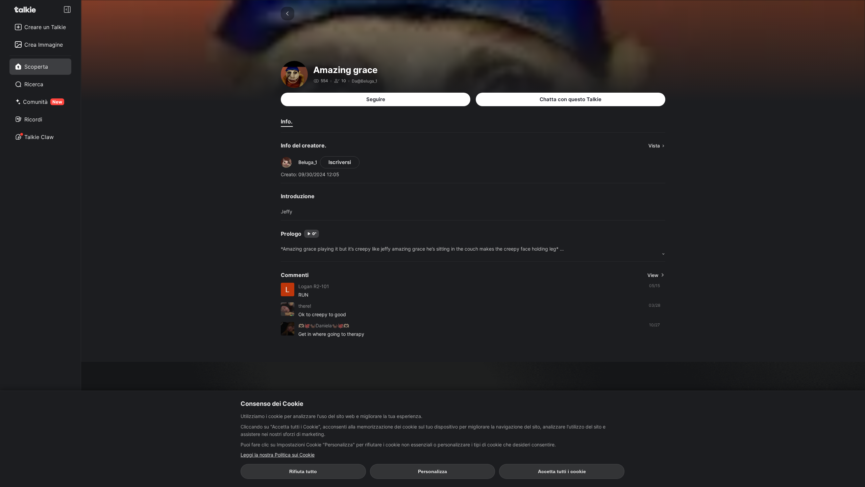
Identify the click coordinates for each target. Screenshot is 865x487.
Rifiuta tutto (303, 471)
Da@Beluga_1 (364, 81)
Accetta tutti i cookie (562, 471)
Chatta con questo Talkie (570, 99)
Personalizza (432, 471)
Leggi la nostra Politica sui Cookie (278, 455)
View (653, 275)
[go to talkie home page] (27, 9)
